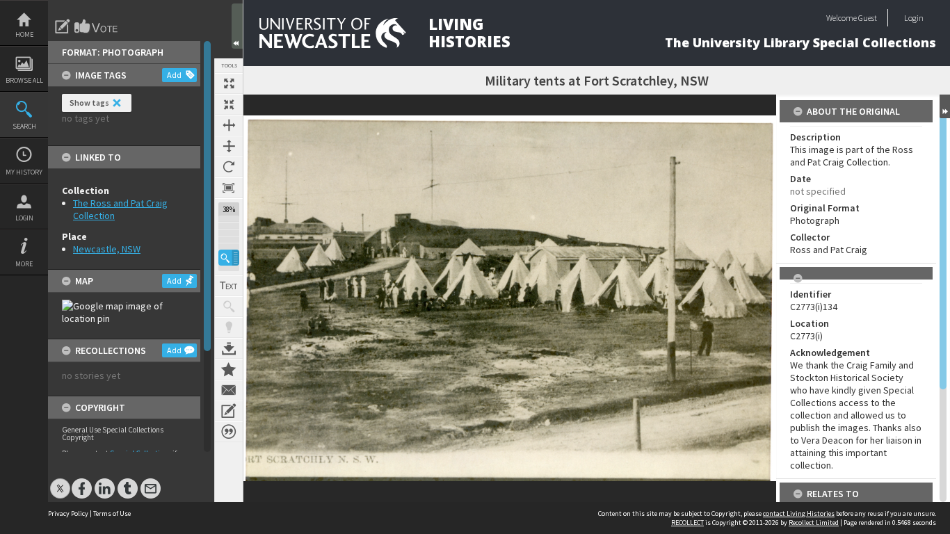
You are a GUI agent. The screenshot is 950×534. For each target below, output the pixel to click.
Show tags (89, 102)
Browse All (24, 80)
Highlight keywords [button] (229, 327)
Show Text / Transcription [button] (229, 285)
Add (174, 75)
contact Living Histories (799, 513)
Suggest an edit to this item (62, 26)
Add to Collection (229, 369)
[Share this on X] (60, 481)
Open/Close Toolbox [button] (237, 26)
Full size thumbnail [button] (229, 83)
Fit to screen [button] (229, 104)
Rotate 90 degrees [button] (229, 166)
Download (229, 348)
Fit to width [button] (229, 125)
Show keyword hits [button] (229, 306)
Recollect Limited (814, 522)
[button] (228, 258)
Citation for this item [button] (229, 431)
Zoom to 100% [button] (229, 187)
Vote (96, 26)
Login (24, 217)
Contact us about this (229, 390)
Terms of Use (112, 513)
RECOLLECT (687, 522)
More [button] (24, 263)
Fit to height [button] (229, 146)
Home (24, 34)
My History (24, 172)
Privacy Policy (68, 513)
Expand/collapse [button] (945, 106)
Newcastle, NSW (106, 249)
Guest (867, 18)
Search (24, 126)
